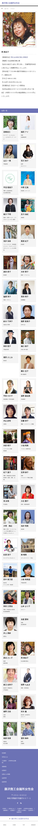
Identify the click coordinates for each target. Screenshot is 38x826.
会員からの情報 (6, 774)
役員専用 (4, 782)
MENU (4, 824)
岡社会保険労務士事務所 (19, 57)
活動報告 (4, 766)
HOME (4, 753)
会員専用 (4, 778)
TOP (24, 824)
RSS (20, 802)
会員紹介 (4, 770)
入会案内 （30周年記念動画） (9, 761)
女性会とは (5, 757)
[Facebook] (17, 802)
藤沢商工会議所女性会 (10, 3)
